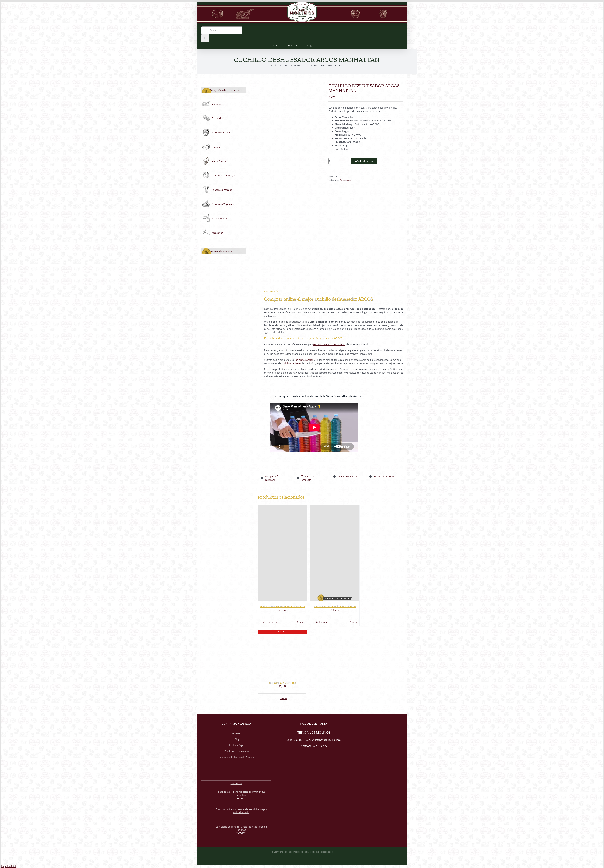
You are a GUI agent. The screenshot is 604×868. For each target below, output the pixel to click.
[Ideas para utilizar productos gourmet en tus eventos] (208, 795)
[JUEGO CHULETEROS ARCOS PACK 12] (282, 553)
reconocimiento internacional (329, 344)
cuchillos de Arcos (291, 363)
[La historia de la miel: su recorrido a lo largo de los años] (208, 830)
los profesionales (304, 359)
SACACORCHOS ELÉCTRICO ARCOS (335, 606)
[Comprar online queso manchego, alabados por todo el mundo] (208, 813)
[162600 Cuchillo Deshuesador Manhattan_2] (291, 178)
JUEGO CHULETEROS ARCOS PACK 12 (282, 606)
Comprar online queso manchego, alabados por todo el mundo (241, 811)
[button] (330, 45)
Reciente (236, 783)
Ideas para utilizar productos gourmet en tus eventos (241, 793)
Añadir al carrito (364, 161)
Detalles (300, 622)
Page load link (8, 866)
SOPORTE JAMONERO (282, 682)
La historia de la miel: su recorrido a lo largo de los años (241, 828)
